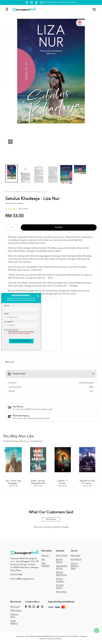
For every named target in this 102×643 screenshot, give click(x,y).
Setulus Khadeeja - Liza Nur (38, 192)
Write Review (51, 519)
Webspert (58, 639)
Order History (15, 610)
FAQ (43, 559)
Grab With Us (76, 559)
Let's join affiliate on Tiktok (75, 565)
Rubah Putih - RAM (37, 482)
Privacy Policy (61, 592)
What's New (75, 555)
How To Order (61, 555)
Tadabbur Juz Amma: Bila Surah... (12, 483)
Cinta (24, 192)
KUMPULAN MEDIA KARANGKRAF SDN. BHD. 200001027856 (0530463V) (53, 636)
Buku (13, 192)
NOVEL (18, 192)
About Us (45, 555)
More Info (9, 362)
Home (7, 192)
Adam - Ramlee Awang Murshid (86, 482)
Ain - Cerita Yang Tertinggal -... (61, 482)
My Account (15, 606)
